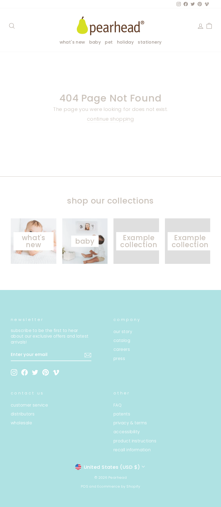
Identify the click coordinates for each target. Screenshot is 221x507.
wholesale (21, 423)
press (119, 358)
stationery (149, 42)
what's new (72, 42)
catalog (121, 340)
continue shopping (110, 119)
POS (84, 486)
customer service (29, 405)
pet (109, 42)
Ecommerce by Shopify (118, 486)
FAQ (117, 405)
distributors (22, 414)
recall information (132, 450)
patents (121, 414)
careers (121, 349)
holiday (125, 42)
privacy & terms (130, 423)
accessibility (126, 432)
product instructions (134, 441)
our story (122, 331)
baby (95, 42)
